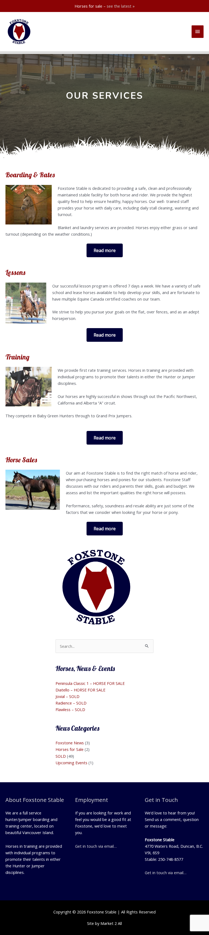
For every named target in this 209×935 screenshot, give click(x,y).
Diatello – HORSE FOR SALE (80, 690)
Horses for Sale (70, 749)
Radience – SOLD (71, 703)
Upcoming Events (71, 762)
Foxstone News (70, 742)
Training (17, 357)
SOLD (61, 756)
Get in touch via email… (96, 846)
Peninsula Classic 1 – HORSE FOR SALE (90, 683)
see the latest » (121, 6)
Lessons (15, 272)
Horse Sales (21, 459)
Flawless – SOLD (70, 709)
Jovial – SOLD (67, 696)
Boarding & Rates (30, 174)
